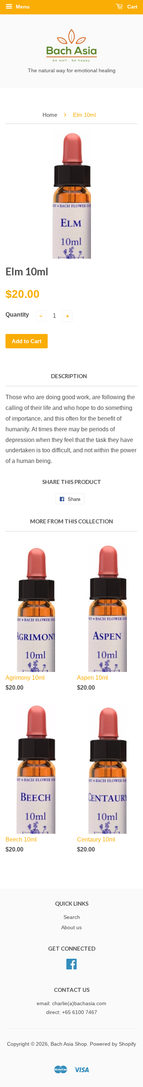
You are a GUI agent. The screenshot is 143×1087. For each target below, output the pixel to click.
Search (71, 917)
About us (71, 927)
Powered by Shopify (113, 1044)
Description (69, 376)
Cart (132, 7)
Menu (22, 7)
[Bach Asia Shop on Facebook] (71, 963)
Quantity (17, 314)
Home (50, 115)
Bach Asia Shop (69, 1044)
